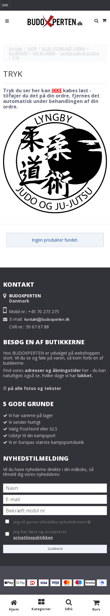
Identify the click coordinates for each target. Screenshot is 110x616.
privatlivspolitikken (33, 537)
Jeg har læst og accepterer (40, 534)
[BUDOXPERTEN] (55, 21)
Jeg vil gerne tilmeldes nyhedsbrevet (59, 521)
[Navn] (55, 487)
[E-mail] (55, 499)
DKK (5, 5)
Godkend (55, 549)
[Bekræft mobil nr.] (55, 510)
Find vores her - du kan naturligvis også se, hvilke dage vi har (54, 372)
